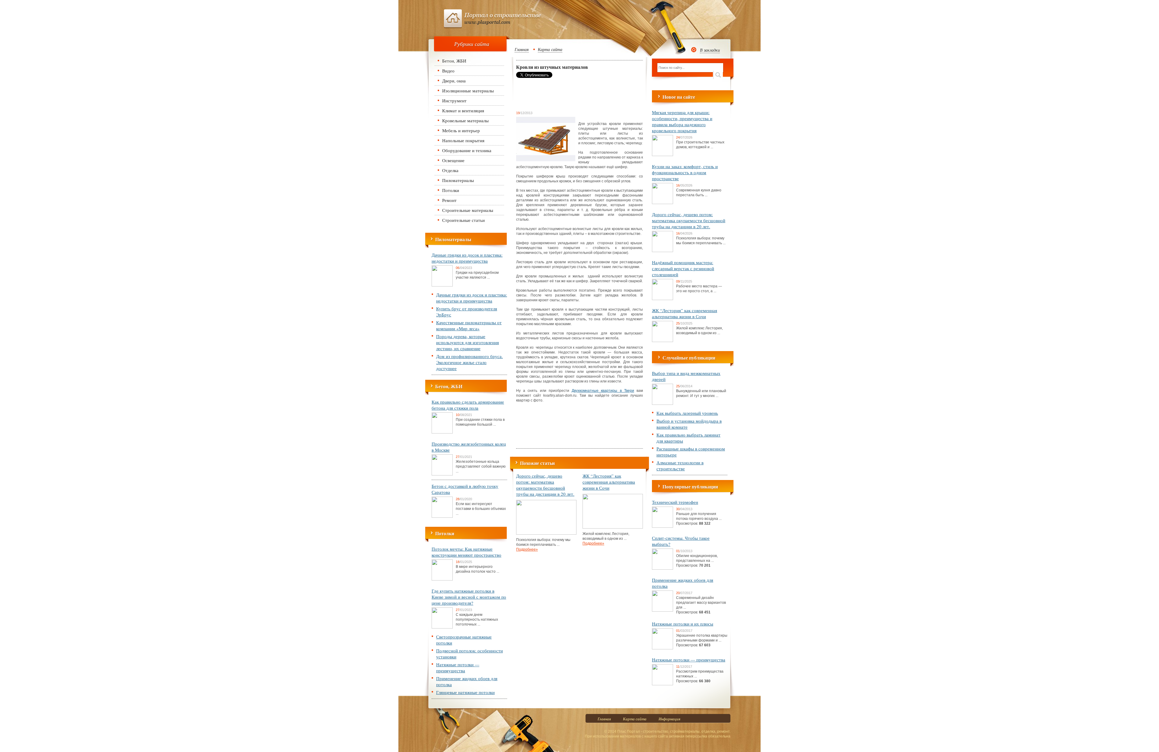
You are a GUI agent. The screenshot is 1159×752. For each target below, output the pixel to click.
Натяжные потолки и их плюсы (682, 624)
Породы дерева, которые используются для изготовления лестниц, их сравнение (467, 342)
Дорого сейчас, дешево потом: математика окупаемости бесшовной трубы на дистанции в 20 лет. (545, 485)
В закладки (710, 50)
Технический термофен (675, 502)
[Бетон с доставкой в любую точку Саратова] (442, 516)
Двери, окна (454, 81)
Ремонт (449, 200)
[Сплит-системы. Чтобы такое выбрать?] (662, 568)
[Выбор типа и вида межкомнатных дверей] (662, 404)
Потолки (450, 190)
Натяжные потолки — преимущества (457, 667)
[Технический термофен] (662, 526)
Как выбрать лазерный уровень (687, 413)
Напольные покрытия (463, 140)
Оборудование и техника (466, 150)
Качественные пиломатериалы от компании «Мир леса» (469, 325)
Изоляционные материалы (468, 91)
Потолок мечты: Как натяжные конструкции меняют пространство (466, 552)
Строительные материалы (467, 210)
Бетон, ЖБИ (454, 61)
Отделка (450, 170)
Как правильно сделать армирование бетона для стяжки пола (468, 405)
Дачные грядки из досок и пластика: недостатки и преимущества (467, 258)
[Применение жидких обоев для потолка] (662, 610)
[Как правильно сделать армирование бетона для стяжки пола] (442, 432)
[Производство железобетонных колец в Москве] (442, 474)
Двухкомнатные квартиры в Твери (603, 391)
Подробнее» (527, 549)
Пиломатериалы (458, 180)
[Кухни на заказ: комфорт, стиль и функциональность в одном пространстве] (662, 203)
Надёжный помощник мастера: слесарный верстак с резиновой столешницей (683, 268)
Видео (448, 71)
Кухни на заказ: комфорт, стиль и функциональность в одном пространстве (685, 172)
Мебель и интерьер (461, 130)
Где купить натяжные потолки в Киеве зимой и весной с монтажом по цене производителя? (469, 597)
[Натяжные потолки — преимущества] (662, 684)
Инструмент (454, 101)
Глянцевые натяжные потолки (465, 692)
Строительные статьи (463, 220)
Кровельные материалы (465, 120)
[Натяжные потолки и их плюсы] (662, 648)
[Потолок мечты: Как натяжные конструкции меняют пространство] (442, 579)
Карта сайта (550, 49)
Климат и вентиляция (463, 110)
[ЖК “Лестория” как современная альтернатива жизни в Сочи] (613, 527)
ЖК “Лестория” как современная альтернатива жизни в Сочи (609, 482)
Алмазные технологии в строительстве (680, 465)
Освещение (453, 160)
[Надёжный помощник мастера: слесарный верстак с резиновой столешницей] (662, 299)
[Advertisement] (564, 94)
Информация (669, 719)
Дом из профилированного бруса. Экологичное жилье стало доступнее (469, 362)
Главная (522, 49)
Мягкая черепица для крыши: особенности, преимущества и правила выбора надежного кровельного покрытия (682, 121)
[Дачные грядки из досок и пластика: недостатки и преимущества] (442, 285)
